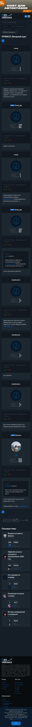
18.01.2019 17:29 (16, 606)
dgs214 (13, 586)
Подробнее (17, 719)
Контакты (18, 693)
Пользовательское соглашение (7, 704)
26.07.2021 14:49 (16, 624)
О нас (4, 699)
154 (17, 519)
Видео (17, 689)
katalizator (16, 280)
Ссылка (6, 80)
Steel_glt (18, 105)
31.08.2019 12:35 (16, 546)
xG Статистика (19, 684)
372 (27, 520)
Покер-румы (6, 684)
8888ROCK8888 (16, 568)
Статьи (4, 689)
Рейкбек (5, 686)
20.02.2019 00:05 (14, 588)
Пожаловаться (21, 78)
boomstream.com (8, 199)
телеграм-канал (22, 506)
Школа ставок (19, 682)
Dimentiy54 (14, 605)
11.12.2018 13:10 (15, 569)
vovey (16, 48)
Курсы (4, 682)
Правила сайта (6, 701)
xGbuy (17, 691)
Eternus (18, 435)
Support (14, 545)
